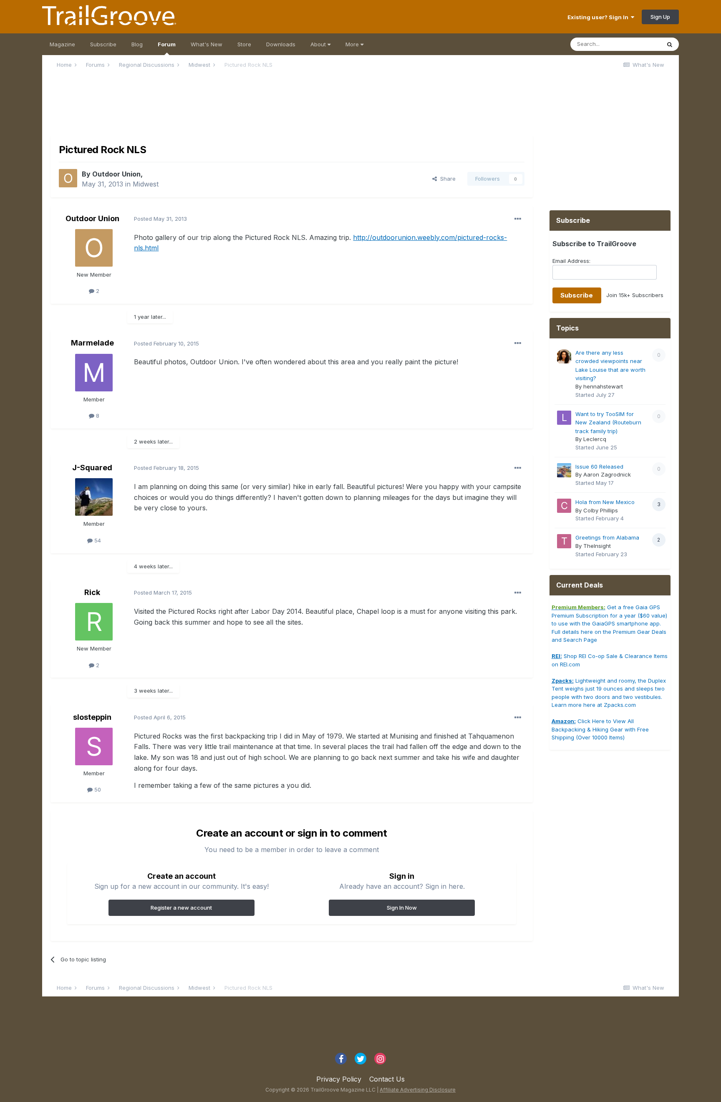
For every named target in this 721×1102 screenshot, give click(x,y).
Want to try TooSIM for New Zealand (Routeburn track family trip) (608, 422)
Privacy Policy (338, 1079)
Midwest (146, 184)
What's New (206, 44)
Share (446, 178)
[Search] (669, 44)
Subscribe (103, 44)
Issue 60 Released (599, 466)
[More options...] (517, 219)
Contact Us (387, 1079)
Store (244, 44)
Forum (167, 44)
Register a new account (181, 907)
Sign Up (660, 16)
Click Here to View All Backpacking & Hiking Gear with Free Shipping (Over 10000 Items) (600, 729)
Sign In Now (402, 907)
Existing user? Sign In (599, 17)
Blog (137, 44)
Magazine (62, 44)
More (352, 44)
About (319, 44)
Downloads (280, 44)
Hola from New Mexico (605, 502)
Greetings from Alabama (607, 537)
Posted (160, 218)
